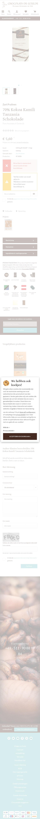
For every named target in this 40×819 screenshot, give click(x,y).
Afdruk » (6, 427)
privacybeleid (20, 415)
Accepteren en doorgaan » (20, 436)
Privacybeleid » (8, 431)
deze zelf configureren (27, 412)
